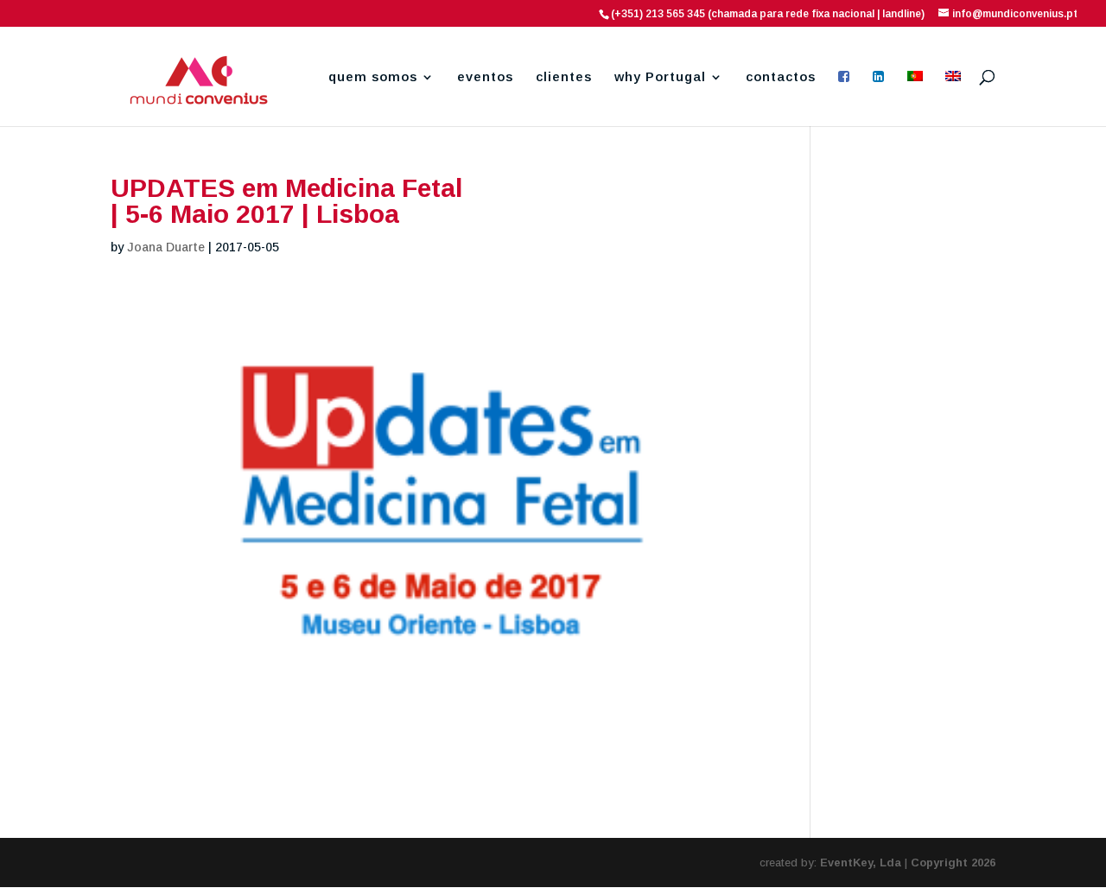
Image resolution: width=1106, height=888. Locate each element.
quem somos (372, 77)
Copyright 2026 (953, 862)
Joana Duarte (166, 247)
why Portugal (660, 77)
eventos (485, 77)
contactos (781, 77)
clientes (564, 77)
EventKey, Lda (860, 862)
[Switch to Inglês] (953, 98)
